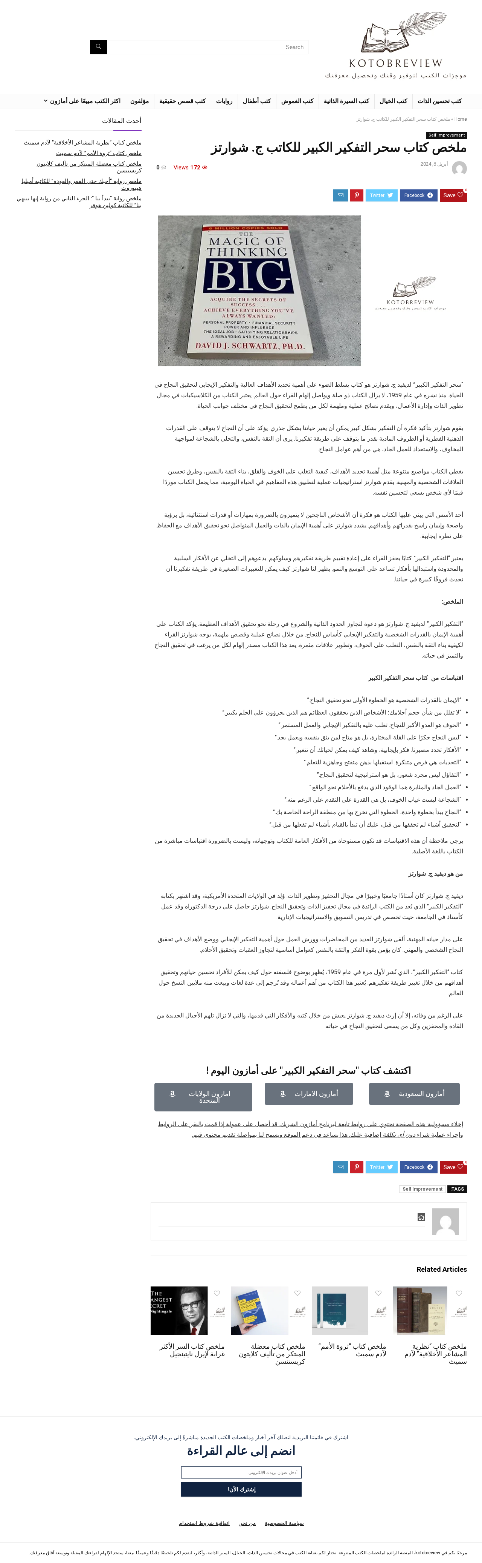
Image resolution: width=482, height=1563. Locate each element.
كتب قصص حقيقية (182, 101)
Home (461, 119)
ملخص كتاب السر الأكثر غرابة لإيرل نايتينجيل (192, 1350)
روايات (224, 101)
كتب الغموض (297, 101)
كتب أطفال (257, 101)
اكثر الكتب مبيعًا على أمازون (85, 101)
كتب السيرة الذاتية (346, 101)
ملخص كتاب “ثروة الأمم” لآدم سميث (99, 153)
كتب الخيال (393, 101)
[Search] (98, 47)
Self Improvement (447, 135)
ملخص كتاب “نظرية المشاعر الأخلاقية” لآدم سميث (435, 1354)
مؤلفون (139, 101)
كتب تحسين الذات (440, 101)
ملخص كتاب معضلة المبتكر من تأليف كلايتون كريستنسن (272, 1354)
